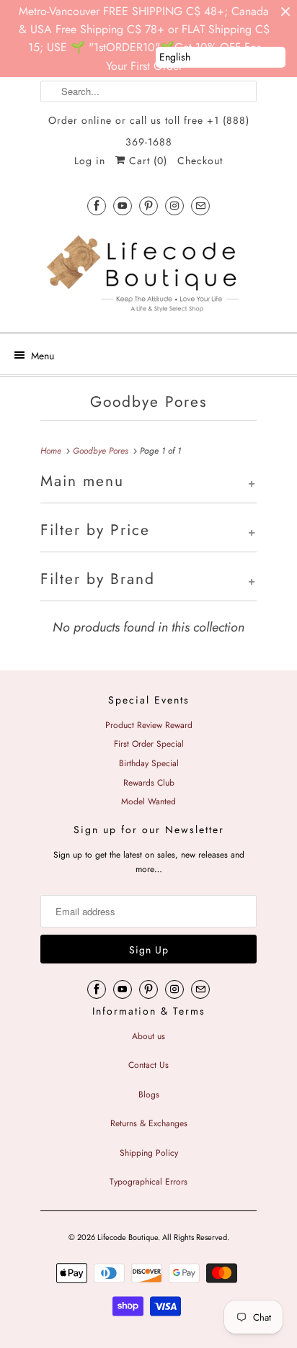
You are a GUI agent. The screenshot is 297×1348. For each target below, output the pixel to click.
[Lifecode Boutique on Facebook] (96, 205)
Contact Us (148, 1065)
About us (148, 1036)
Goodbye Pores (148, 402)
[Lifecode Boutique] (148, 275)
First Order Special (149, 743)
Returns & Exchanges (148, 1123)
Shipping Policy (149, 1152)
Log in (89, 160)
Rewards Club (148, 782)
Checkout (200, 160)
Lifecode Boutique (127, 1237)
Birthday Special (149, 763)
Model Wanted (148, 801)
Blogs (148, 1094)
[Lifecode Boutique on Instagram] (174, 205)
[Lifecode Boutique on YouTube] (122, 205)
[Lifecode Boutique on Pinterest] (148, 205)
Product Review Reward (148, 725)
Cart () (146, 160)
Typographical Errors (148, 1181)
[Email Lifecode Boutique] (200, 205)
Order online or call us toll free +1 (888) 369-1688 (148, 122)
